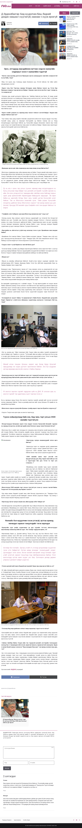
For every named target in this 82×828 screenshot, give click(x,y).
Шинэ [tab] (64, 13)
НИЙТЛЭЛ (76, 6)
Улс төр (37, 6)
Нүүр (30, 6)
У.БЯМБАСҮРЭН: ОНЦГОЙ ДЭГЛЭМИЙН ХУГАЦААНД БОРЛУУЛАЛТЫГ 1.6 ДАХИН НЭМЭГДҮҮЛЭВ (73, 48)
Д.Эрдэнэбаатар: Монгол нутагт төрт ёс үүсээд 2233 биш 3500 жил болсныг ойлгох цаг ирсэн (15, 721)
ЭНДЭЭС (13, 669)
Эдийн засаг (47, 6)
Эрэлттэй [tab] (75, 13)
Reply (4, 790)
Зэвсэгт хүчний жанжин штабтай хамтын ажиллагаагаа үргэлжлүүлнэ (73, 18)
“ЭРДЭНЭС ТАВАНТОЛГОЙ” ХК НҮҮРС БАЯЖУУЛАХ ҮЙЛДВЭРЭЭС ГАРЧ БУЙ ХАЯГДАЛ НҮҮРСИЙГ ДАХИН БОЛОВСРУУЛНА (73, 55)
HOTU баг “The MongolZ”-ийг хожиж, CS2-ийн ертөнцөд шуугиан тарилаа (72, 33)
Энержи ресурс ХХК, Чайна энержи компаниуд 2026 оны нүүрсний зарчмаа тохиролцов (72, 25)
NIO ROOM (66, 6)
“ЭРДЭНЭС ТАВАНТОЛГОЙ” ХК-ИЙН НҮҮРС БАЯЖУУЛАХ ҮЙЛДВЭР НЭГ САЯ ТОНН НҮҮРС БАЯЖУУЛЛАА (73, 40)
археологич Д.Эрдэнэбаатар (8, 688)
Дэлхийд (57, 6)
